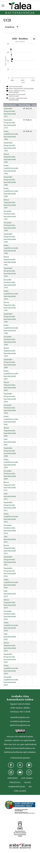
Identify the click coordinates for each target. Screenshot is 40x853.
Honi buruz (13, 778)
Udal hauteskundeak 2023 (10, 636)
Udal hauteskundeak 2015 (10, 539)
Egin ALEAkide (20, 791)
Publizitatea (15, 782)
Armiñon (11, 26)
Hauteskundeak (20, 12)
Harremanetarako (16, 787)
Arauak (27, 782)
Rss (30, 787)
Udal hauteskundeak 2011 (10, 496)
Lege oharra (27, 778)
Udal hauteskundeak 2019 (10, 593)
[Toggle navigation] (3, 6)
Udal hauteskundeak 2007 (10, 442)
